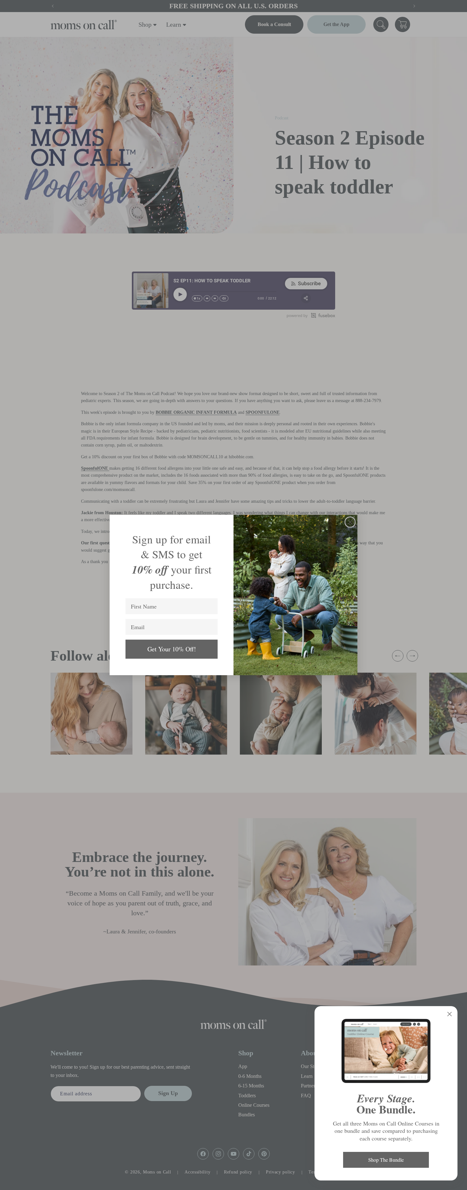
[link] (386, 1051)
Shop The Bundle (386, 1159)
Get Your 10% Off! (171, 649)
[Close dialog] (350, 522)
